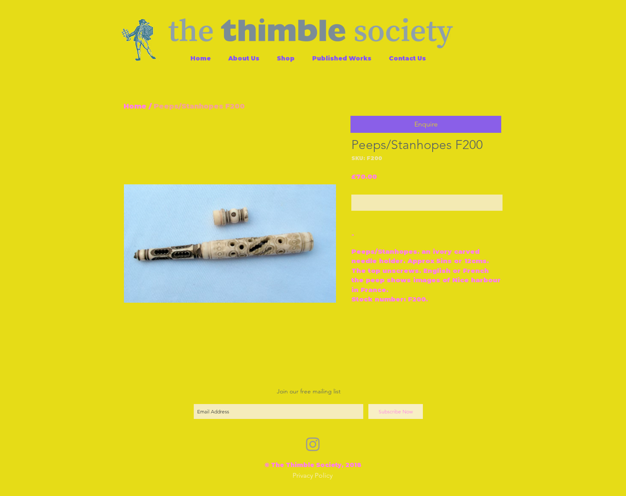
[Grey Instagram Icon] (313, 444)
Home (134, 106)
